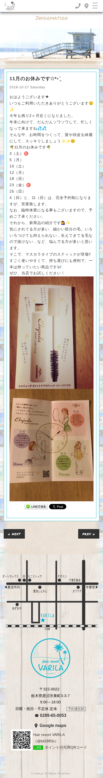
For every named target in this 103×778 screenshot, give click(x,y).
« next (14, 533)
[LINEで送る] (36, 506)
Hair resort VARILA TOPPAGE (50, 658)
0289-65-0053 (50, 715)
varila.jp (38, 773)
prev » (88, 533)
